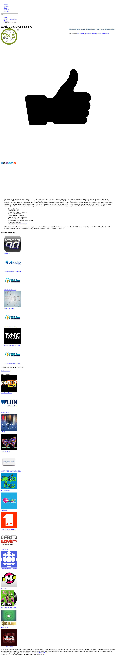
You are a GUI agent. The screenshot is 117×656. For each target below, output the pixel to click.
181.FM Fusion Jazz (10, 327)
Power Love (4, 549)
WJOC (3, 432)
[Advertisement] (22, 168)
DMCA (45, 653)
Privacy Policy (38, 653)
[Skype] (9, 163)
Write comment (5, 371)
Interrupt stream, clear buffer (100, 33)
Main (5, 17)
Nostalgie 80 (4, 627)
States (6, 4)
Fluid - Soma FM (9, 308)
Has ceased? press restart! (84, 33)
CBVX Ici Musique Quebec (9, 568)
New (5, 8)
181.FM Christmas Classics (12, 363)
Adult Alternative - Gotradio (12, 271)
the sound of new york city (12, 345)
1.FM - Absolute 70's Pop (8, 529)
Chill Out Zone (5, 451)
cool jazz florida (5, 490)
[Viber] (7, 163)
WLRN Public (5, 412)
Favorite (6, 11)
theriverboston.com (21, 224)
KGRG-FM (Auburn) (7, 647)
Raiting (6, 9)
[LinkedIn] (12, 163)
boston (6, 21)
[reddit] (15, 163)
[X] (4, 163)
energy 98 (7, 253)
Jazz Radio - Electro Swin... (9, 607)
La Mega (3, 588)
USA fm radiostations (10, 19)
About (31, 653)
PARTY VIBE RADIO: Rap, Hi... (11, 471)
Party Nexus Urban (6, 393)
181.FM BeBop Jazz (10, 290)
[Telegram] (2, 163)
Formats (6, 6)
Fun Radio (4, 510)
